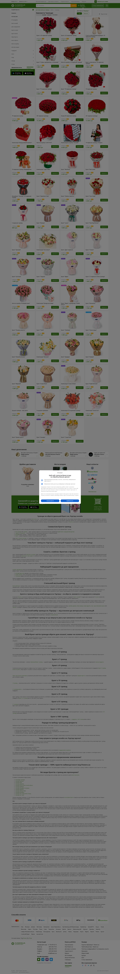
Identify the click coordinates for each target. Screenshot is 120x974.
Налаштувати (50, 500)
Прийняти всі (70, 500)
